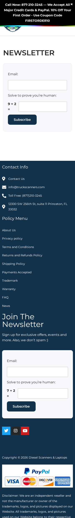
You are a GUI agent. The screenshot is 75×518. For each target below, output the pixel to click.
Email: (13, 74)
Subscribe (22, 120)
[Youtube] (25, 431)
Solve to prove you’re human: (32, 95)
